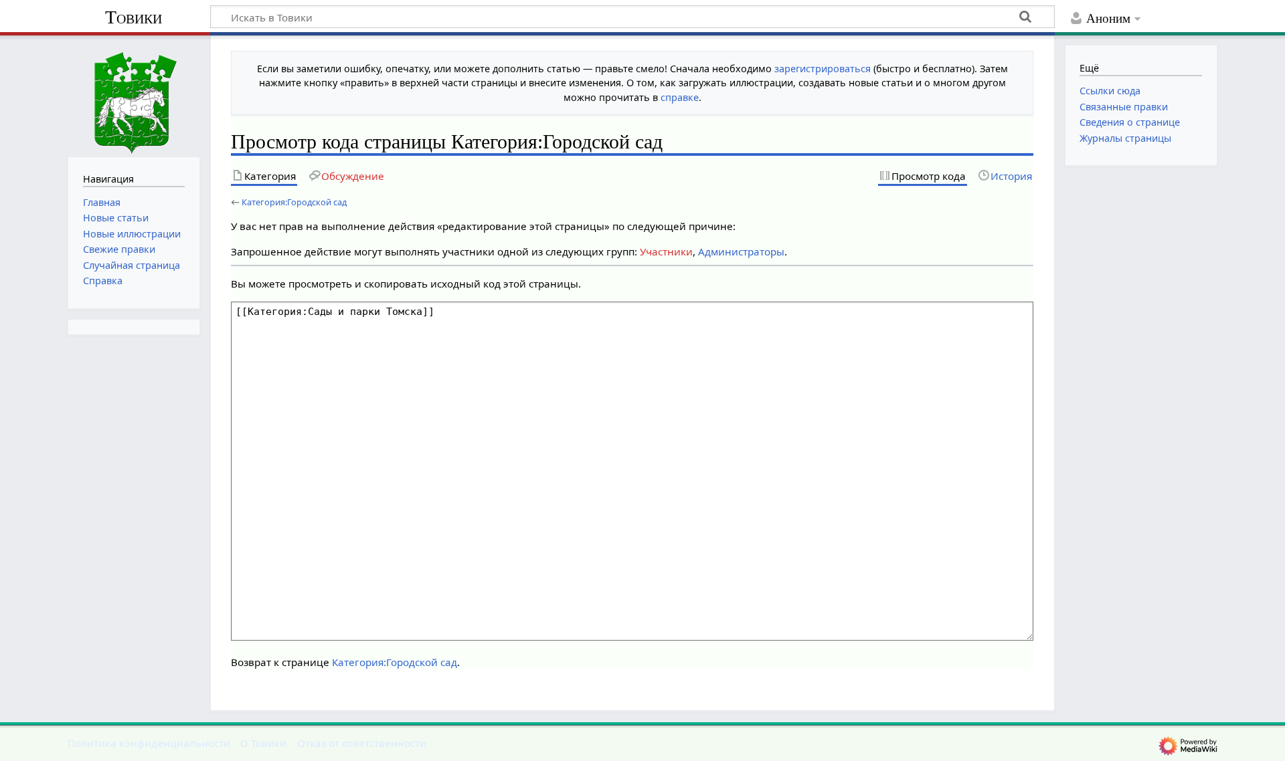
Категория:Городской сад (294, 202)
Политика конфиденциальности (149, 743)
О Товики (263, 743)
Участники (666, 251)
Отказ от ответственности (361, 743)
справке (680, 97)
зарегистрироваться (822, 68)
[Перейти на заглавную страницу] (134, 94)
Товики (133, 17)
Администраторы (741, 251)
